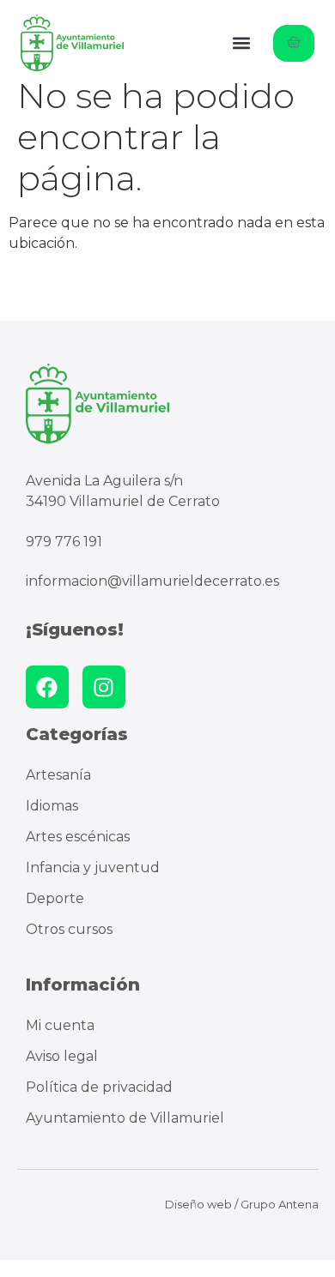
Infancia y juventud (93, 867)
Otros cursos (69, 929)
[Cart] (293, 43)
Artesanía (58, 775)
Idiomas (52, 806)
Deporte (55, 898)
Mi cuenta (60, 1025)
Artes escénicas (78, 836)
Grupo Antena (280, 1204)
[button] (242, 43)
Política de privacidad (99, 1087)
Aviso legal (62, 1056)
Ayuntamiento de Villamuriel (125, 1118)
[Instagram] (103, 687)
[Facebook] (47, 687)
